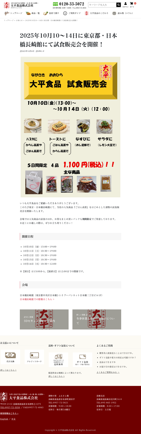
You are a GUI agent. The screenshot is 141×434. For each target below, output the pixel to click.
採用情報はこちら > (9, 413)
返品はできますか (107, 362)
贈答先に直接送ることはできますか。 (116, 353)
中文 (13, 419)
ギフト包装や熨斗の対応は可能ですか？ (117, 357)
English (4, 419)
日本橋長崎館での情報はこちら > (37, 299)
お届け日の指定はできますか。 (113, 366)
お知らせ (40, 51)
